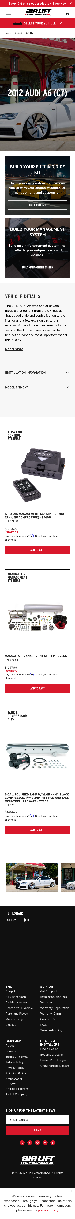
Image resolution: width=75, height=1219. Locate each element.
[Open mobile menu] (8, 12)
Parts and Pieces (17, 1013)
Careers (11, 1051)
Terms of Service (17, 1056)
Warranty (46, 1002)
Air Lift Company (17, 1094)
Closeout (11, 1024)
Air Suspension (16, 997)
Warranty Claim (50, 1013)
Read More (14, 349)
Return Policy (15, 1062)
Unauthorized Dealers (54, 1065)
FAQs (43, 1024)
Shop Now (59, 3)
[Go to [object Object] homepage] (37, 1160)
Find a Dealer (49, 1049)
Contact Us (47, 1019)
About (10, 1045)
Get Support (48, 991)
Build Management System (37, 267)
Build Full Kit (37, 205)
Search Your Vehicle (19, 1008)
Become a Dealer (51, 1054)
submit (37, 1130)
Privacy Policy (15, 1068)
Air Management (17, 1002)
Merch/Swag (14, 1019)
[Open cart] (67, 13)
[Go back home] (38, 12)
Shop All (11, 991)
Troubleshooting (51, 1030)
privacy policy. (48, 1210)
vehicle (10, 32)
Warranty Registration (54, 1008)
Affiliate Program (17, 1088)
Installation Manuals (53, 997)
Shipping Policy (16, 1073)
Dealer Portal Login (53, 1060)
